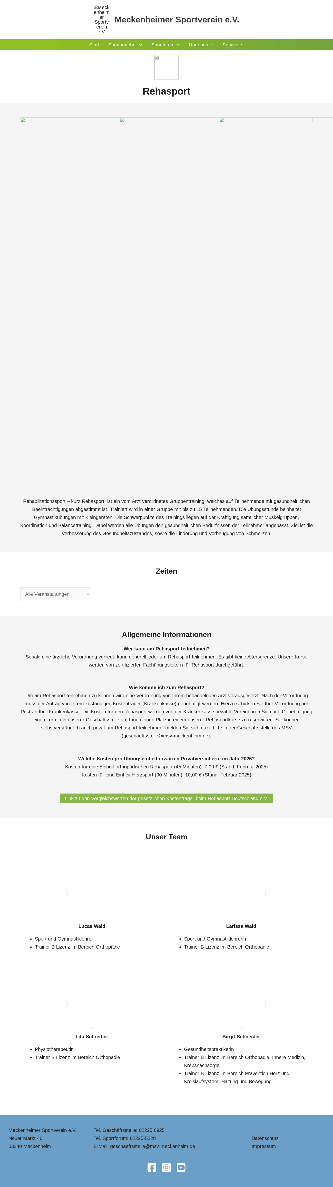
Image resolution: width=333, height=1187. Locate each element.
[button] (139, 44)
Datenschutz (265, 1138)
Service (230, 44)
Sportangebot (122, 44)
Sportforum (163, 44)
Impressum (264, 1146)
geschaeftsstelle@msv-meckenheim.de (165, 735)
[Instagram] (166, 1167)
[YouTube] (181, 1167)
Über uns (198, 44)
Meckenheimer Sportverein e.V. (177, 19)
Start (94, 44)
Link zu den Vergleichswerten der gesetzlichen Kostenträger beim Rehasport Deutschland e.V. (166, 798)
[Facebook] (152, 1167)
